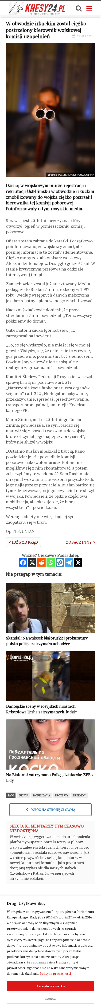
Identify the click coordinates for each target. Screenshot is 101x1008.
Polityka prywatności (55, 973)
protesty (61, 795)
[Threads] (78, 562)
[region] (50, 952)
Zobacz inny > (80, 542)
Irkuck (23, 795)
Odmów (50, 999)
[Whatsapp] (51, 562)
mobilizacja (41, 795)
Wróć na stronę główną (53, 809)
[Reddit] (41, 562)
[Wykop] (60, 562)
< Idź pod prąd (23, 542)
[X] (32, 562)
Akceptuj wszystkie (50, 986)
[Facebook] (23, 562)
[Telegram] (69, 562)
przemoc (79, 795)
